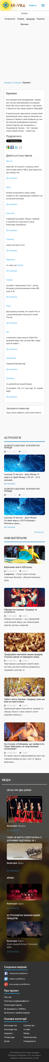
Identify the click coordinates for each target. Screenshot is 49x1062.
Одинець (10, 239)
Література (9, 1037)
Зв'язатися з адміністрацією (17, 1012)
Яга (7, 332)
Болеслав (10, 213)
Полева (9, 280)
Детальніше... (12, 178)
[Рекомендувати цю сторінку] (20, 147)
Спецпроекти (30, 1041)
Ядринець (10, 259)
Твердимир (11, 358)
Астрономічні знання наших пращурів (23, 917)
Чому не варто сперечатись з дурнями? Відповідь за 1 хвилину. (24, 839)
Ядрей (20, 265)
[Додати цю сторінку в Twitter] (16, 147)
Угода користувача (13, 1004)
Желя (8, 187)
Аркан (10, 878)
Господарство (10, 1029)
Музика (21, 826)
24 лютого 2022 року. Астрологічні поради (22, 490)
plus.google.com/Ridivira (20, 984)
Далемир (10, 378)
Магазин (24, 24)
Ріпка (8, 306)
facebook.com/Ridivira (19, 973)
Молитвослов (30, 1037)
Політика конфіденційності (16, 1001)
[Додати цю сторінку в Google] (7, 147)
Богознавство (10, 1025)
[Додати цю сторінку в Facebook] (12, 147)
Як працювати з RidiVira (15, 1008)
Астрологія (10, 19)
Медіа (26, 1033)
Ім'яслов (30, 19)
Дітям (7, 1041)
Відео (21, 863)
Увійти (32, 5)
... (22, 579)
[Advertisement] (24, 51)
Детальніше (9, 484)
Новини (20, 19)
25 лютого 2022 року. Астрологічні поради (22, 447)
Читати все (39, 532)
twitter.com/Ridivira (17, 979)
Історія (27, 1029)
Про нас (8, 997)
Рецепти (41, 19)
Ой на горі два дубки (19, 790)
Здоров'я (8, 1033)
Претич (9, 161)
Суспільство (29, 1025)
